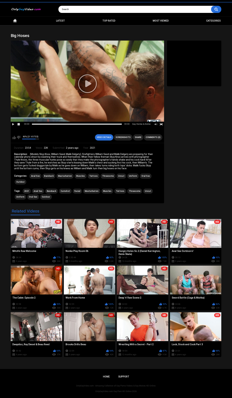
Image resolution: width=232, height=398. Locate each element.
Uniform (133, 176)
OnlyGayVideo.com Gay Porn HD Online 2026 (116, 391)
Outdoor (20, 182)
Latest (60, 20)
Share (138, 137)
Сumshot (65, 191)
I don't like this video (18, 137)
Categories (213, 20)
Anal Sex (35, 176)
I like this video (14, 137)
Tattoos (93, 176)
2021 (26, 191)
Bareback (48, 176)
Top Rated (108, 20)
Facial (77, 191)
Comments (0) (153, 137)
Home (15, 20)
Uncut (121, 176)
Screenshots (123, 137)
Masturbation (65, 176)
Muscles (80, 176)
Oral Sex (145, 176)
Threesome (108, 176)
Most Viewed (161, 20)
